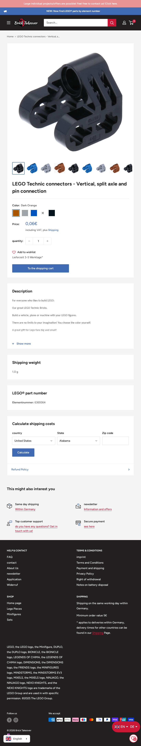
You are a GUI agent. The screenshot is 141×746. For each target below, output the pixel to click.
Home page (14, 603)
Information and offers (98, 509)
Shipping (53, 230)
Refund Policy (20, 469)
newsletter (13, 573)
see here (89, 526)
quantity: (17, 241)
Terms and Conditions (90, 562)
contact (12, 562)
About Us (12, 568)
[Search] (112, 22)
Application (14, 579)
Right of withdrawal (89, 579)
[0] (131, 23)
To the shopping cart (40, 268)
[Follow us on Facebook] (9, 720)
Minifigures (14, 614)
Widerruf (12, 584)
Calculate (23, 452)
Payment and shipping (90, 568)
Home (10, 36)
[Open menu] (8, 22)
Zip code (107, 433)
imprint (81, 557)
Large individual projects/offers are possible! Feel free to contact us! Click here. (70, 3)
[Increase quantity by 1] (47, 241)
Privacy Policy (85, 573)
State (60, 433)
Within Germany (25, 509)
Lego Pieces (14, 608)
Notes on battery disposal (92, 584)
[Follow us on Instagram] (15, 720)
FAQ (10, 557)
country (17, 433)
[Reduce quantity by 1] (29, 241)
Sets (9, 619)
